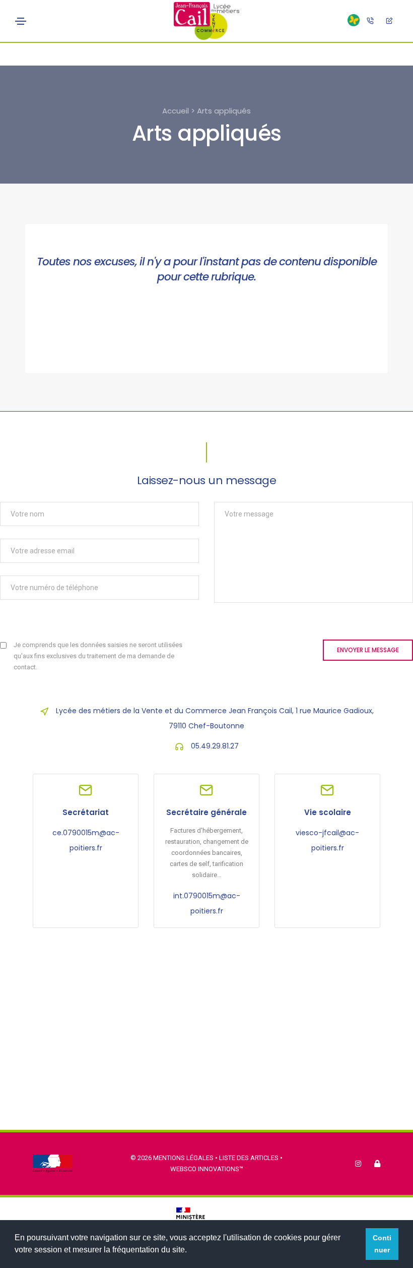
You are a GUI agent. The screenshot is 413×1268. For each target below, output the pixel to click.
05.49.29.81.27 (215, 746)
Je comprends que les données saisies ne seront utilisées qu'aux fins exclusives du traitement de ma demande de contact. (98, 656)
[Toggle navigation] (20, 21)
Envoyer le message (368, 650)
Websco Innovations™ (206, 1169)
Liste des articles (249, 1158)
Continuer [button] (382, 1244)
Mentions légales (183, 1158)
